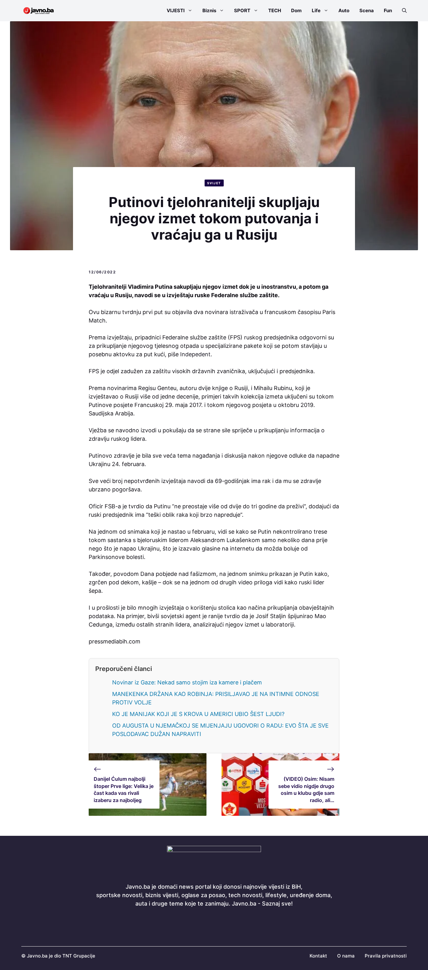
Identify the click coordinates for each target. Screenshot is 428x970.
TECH (274, 10)
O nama (346, 956)
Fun (388, 10)
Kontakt (318, 956)
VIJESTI (176, 10)
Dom (296, 10)
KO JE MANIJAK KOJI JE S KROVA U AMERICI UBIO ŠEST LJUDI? (198, 714)
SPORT (242, 10)
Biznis (209, 10)
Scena (366, 10)
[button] (402, 10)
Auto (343, 10)
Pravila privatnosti (386, 956)
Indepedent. (196, 354)
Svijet (214, 183)
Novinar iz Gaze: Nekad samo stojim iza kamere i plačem (187, 682)
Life (316, 10)
